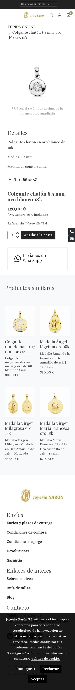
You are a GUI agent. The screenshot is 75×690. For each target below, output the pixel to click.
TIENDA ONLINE (21, 27)
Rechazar (50, 669)
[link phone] (71, 231)
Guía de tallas (19, 588)
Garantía (14, 560)
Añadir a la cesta (38, 235)
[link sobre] (37, 498)
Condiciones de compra (27, 532)
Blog (10, 597)
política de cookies (45, 658)
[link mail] (71, 238)
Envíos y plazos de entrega (29, 523)
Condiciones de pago (24, 542)
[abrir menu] (7, 15)
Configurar (25, 669)
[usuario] (59, 15)
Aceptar (37, 679)
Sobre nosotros (20, 579)
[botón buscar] (51, 15)
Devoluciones (18, 551)
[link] (34, 15)
